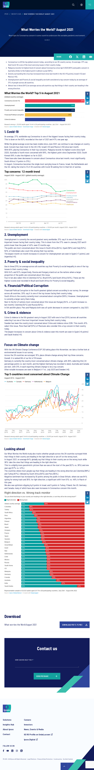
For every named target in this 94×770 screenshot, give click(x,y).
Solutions (7, 719)
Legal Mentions (31, 759)
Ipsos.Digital (29, 739)
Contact (6, 734)
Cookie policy (58, 759)
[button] (73, 4)
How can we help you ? (24, 660)
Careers (27, 719)
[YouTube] (8, 751)
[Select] (81, 4)
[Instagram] (17, 751)
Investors (28, 724)
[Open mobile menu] (89, 4)
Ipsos (6, 14)
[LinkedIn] (12, 751)
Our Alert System (68, 759)
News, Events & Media (34, 729)
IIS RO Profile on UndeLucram (37, 734)
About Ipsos (8, 729)
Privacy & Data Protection (45, 759)
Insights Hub (16, 14)
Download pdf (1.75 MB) (72, 625)
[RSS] (21, 751)
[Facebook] (3, 751)
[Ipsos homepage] (7, 5)
